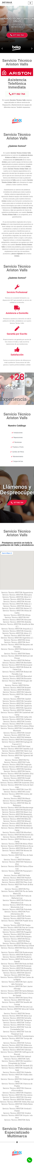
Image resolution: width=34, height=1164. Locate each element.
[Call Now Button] (29, 1160)
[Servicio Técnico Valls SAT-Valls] (7, 3)
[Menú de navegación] (30, 3)
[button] (2, 48)
